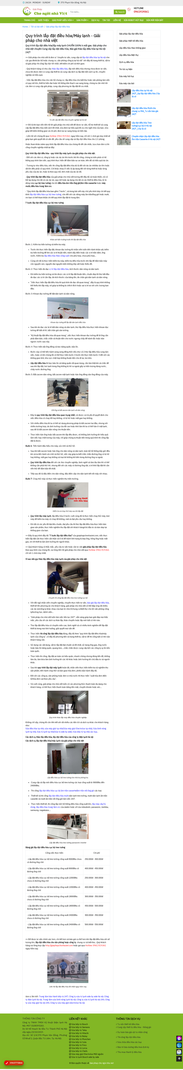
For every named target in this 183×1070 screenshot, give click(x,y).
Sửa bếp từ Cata (78, 1042)
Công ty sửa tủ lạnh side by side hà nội (86, 996)
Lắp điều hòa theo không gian (132, 48)
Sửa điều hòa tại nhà (35, 728)
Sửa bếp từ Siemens (80, 1027)
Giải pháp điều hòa (62, 20)
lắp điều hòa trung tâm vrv (48, 807)
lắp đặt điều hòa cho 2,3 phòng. (90, 139)
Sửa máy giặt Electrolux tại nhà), (78, 728)
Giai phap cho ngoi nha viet (102, 1063)
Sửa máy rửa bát (154, 20)
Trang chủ (29, 20)
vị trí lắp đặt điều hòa (59, 269)
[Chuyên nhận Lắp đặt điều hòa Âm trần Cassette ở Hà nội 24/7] (124, 140)
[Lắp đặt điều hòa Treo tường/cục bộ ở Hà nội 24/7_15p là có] (124, 125)
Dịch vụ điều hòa (126, 62)
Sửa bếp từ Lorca (79, 1048)
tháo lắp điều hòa (59, 68)
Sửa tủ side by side (63, 732)
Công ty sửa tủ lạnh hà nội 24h (90, 999)
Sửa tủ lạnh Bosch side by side (85, 1057)
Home (25, 26)
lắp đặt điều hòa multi (59, 795)
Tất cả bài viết (37, 26)
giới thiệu (43, 20)
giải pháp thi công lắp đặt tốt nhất (43, 63)
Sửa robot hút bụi (133, 20)
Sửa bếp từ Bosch (79, 1024)
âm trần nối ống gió (85, 790)
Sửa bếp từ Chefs (79, 1051)
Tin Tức (106, 20)
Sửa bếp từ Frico (79, 1045)
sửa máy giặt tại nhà (54, 728)
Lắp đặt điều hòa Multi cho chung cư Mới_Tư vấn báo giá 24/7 (145, 111)
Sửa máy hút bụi (126, 76)
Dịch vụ (95, 20)
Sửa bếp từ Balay (79, 1036)
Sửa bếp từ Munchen (81, 1039)
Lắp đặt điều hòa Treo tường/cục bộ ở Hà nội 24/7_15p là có (142, 125)
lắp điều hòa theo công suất (56, 255)
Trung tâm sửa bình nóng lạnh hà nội (59, 999)
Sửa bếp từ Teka (79, 1030)
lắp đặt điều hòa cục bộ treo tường (45, 194)
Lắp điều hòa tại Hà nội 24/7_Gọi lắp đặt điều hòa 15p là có (146, 93)
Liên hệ (117, 20)
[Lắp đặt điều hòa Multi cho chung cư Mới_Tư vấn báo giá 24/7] (124, 111)
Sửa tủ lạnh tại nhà (45, 732)
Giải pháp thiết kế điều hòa (131, 41)
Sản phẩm (82, 20)
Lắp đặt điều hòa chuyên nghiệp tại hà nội (70, 120)
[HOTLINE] (129, 9)
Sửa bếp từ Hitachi (79, 1033)
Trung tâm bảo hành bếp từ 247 (53, 996)
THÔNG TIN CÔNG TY (33, 1018)
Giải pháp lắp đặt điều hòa (58, 26)
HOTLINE (139, 8)
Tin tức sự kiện (125, 69)
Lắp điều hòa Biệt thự (128, 55)
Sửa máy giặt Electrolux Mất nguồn (87, 1054)
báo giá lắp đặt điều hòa (98, 602)
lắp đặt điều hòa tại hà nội (94, 57)
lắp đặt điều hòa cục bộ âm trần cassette (57, 790)
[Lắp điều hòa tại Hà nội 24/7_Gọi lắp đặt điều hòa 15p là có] (124, 95)
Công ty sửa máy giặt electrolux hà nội (67, 1003)
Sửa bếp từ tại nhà (81, 732)
